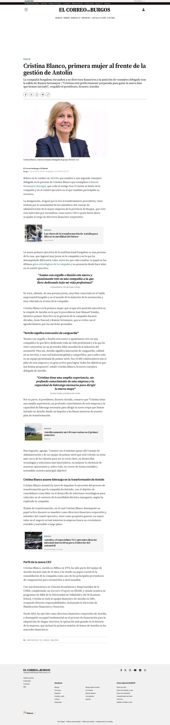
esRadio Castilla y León (124, 702)
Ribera (67, 18)
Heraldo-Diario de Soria (124, 696)
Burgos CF (99, 3)
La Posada (89, 690)
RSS (24, 687)
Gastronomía (89, 3)
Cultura (111, 18)
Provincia (58, 690)
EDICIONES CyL (138, 1)
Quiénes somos (28, 678)
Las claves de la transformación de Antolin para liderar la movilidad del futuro (71, 235)
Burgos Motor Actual (92, 687)
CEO (40, 640)
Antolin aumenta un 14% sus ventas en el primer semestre (71, 434)
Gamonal (44, 3)
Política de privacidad (73, 722)
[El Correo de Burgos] (84, 10)
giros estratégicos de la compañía (52, 264)
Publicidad (27, 681)
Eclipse (36, 3)
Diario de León (121, 687)
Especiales (58, 702)
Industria (54, 640)
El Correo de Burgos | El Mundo (35, 168)
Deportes (57, 693)
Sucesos (107, 3)
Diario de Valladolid (123, 693)
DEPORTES (86, 18)
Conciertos (66, 3)
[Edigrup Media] (29, 712)
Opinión (88, 699)
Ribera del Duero (77, 3)
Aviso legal (61, 722)
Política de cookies (88, 722)
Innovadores (90, 696)
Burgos (59, 18)
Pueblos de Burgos (55, 3)
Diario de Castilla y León (125, 690)
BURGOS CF (75, 18)
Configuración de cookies (104, 722)
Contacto (26, 684)
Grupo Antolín (32, 640)
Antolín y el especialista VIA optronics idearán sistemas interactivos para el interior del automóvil (70, 542)
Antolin (54, 178)
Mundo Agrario (91, 693)
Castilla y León (99, 18)
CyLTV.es (120, 699)
